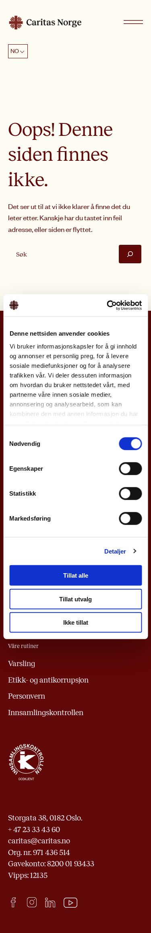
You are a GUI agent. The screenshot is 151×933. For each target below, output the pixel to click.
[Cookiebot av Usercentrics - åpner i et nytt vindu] (107, 305)
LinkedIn (50, 902)
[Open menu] (133, 22)
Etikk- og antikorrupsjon (48, 680)
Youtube (71, 902)
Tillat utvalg (75, 598)
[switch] (130, 468)
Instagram (32, 902)
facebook (13, 902)
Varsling (21, 663)
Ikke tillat (75, 622)
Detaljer (115, 550)
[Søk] (130, 254)
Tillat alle (75, 575)
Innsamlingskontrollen (45, 712)
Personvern (26, 696)
